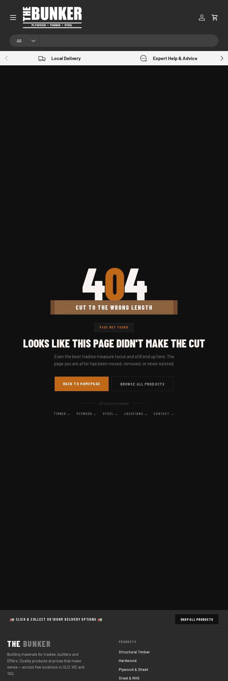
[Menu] (13, 17)
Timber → (62, 413)
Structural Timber (134, 652)
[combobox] (114, 40)
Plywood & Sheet (133, 669)
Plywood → (87, 413)
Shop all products (196, 619)
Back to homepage (81, 383)
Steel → (110, 413)
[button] (214, 17)
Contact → (163, 413)
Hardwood (128, 660)
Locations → (136, 413)
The (29, 643)
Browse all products (142, 383)
